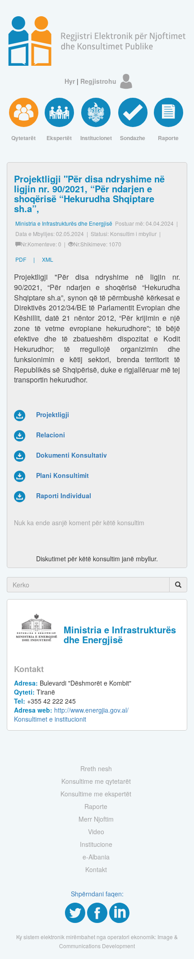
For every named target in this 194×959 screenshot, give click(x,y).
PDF (20, 259)
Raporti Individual (63, 495)
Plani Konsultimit (62, 475)
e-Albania (96, 856)
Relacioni (50, 434)
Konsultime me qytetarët (96, 781)
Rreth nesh (96, 768)
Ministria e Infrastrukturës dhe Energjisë (63, 223)
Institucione (96, 844)
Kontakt (96, 869)
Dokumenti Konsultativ (71, 454)
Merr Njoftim (96, 818)
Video (96, 831)
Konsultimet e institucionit (50, 718)
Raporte (95, 806)
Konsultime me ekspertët (95, 793)
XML (47, 259)
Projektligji (52, 414)
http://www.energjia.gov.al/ (71, 709)
